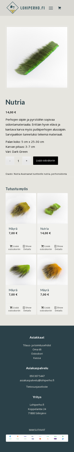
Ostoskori (37, 353)
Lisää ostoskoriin (45, 160)
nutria (47, 173)
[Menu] (51, 8)
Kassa (37, 358)
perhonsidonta (59, 173)
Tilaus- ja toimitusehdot (37, 345)
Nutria (17, 173)
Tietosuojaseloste (37, 386)
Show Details (27, 248)
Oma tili (37, 349)
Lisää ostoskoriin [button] (14, 248)
